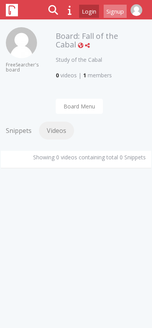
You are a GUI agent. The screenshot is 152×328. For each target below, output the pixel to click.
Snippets (19, 130)
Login (89, 11)
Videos (56, 130)
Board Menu (79, 106)
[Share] (87, 45)
